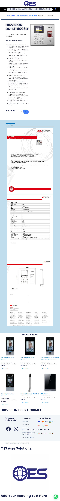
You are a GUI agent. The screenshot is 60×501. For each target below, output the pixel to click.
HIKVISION (34, 15)
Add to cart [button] (5, 368)
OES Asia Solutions (16, 448)
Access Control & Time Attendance (21, 15)
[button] (5, 9)
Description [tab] (10, 125)
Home (8, 15)
